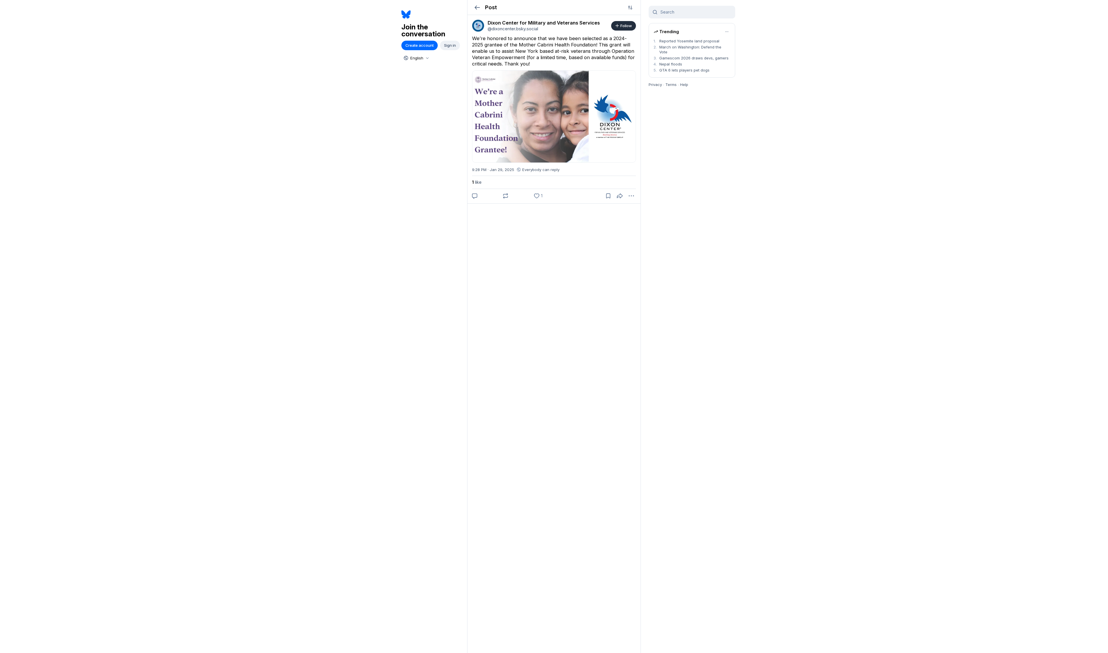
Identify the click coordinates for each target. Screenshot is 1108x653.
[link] (478, 26)
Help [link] (684, 84)
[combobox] (415, 58)
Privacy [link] (655, 84)
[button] (477, 7)
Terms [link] (671, 84)
